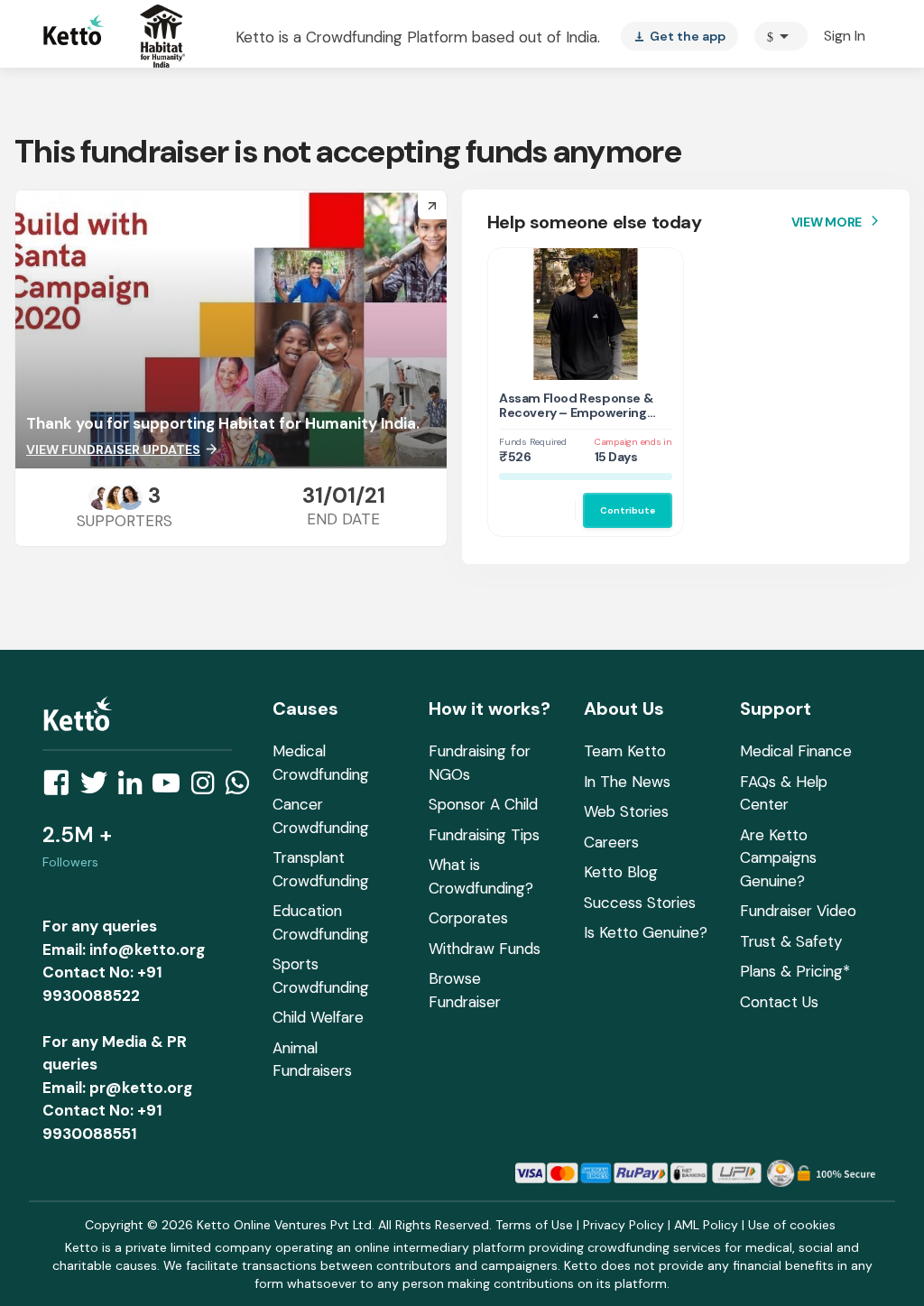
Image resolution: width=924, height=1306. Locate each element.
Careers (611, 842)
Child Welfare (318, 1017)
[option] (781, 36)
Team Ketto (625, 751)
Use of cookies (791, 1225)
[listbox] (679, 36)
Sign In (844, 35)
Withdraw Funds (485, 949)
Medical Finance (796, 751)
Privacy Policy (623, 1225)
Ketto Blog (621, 872)
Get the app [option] (679, 36)
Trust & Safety (791, 941)
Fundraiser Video (798, 911)
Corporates (468, 918)
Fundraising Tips (484, 835)
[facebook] (61, 788)
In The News (627, 782)
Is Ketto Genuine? (645, 932)
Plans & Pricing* (795, 971)
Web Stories (626, 811)
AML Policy (706, 1225)
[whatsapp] (243, 788)
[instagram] (208, 788)
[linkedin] (135, 788)
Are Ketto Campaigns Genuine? (778, 858)
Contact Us (779, 1002)
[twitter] (99, 788)
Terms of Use (534, 1225)
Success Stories (640, 902)
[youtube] (171, 788)
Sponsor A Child (483, 804)
